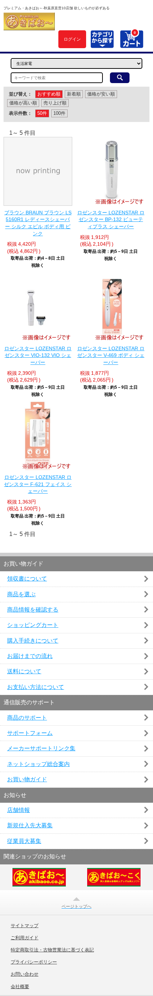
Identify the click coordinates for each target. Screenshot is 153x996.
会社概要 (20, 986)
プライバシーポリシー (34, 962)
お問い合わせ (24, 974)
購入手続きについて (32, 641)
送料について (24, 671)
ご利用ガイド (24, 937)
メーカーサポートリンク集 (41, 748)
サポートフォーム (30, 733)
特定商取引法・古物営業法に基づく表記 (52, 950)
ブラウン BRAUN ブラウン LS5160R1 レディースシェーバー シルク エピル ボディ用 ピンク (38, 223)
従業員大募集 (24, 841)
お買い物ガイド (27, 779)
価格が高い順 (23, 103)
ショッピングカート (32, 625)
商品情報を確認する (32, 610)
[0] (131, 44)
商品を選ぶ (21, 594)
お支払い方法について (35, 687)
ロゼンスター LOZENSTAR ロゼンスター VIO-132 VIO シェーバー (38, 355)
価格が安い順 (101, 94)
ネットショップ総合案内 (38, 764)
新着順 (74, 94)
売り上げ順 (55, 103)
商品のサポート (27, 718)
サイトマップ (24, 925)
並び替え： (20, 94)
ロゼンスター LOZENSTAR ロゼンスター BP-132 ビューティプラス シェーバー (110, 219)
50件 (42, 113)
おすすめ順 (48, 94)
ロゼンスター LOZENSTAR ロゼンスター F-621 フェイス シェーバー (38, 484)
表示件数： (20, 113)
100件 (59, 113)
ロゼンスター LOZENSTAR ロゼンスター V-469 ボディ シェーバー (110, 355)
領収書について (27, 579)
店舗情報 (18, 810)
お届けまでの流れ (30, 656)
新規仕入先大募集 (30, 825)
